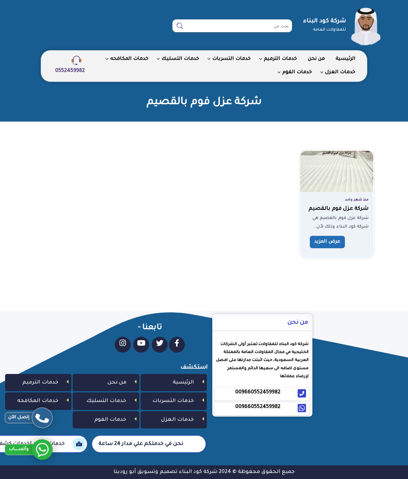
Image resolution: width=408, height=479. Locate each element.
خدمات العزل (340, 72)
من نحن (316, 59)
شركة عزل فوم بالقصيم (338, 209)
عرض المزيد (327, 241)
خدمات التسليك (180, 59)
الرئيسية (345, 59)
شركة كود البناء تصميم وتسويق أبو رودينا (165, 472)
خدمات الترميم (280, 59)
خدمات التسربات (231, 59)
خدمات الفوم (297, 72)
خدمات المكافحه (129, 59)
